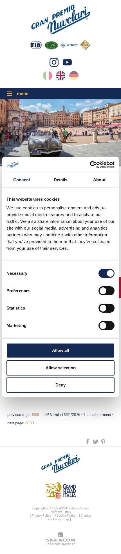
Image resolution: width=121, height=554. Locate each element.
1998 (35, 414)
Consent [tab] (21, 179)
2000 (29, 423)
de (74, 77)
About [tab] (99, 179)
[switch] (106, 290)
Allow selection (61, 367)
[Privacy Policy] (41, 515)
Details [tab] (61, 179)
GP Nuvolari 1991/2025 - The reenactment (77, 414)
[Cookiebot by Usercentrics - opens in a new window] (90, 164)
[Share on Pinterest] (103, 441)
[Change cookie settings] (69, 517)
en (60, 77)
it (47, 77)
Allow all (60, 350)
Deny (60, 385)
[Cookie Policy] (66, 515)
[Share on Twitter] (96, 441)
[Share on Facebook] (88, 441)
